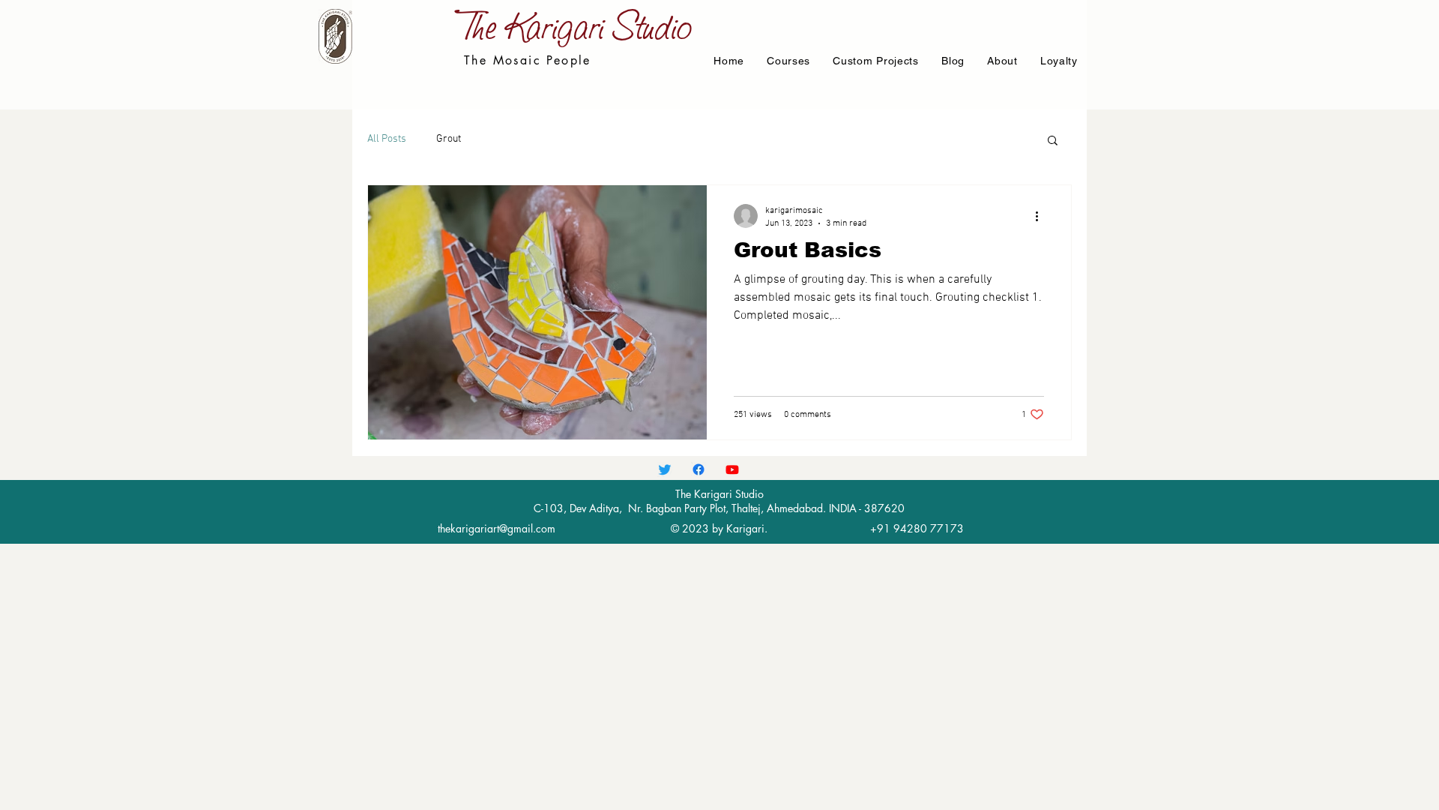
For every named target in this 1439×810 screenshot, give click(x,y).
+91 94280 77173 (917, 528)
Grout (448, 139)
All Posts (386, 139)
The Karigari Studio (579, 26)
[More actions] (1042, 216)
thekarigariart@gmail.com (496, 528)
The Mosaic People (527, 60)
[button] (1053, 141)
